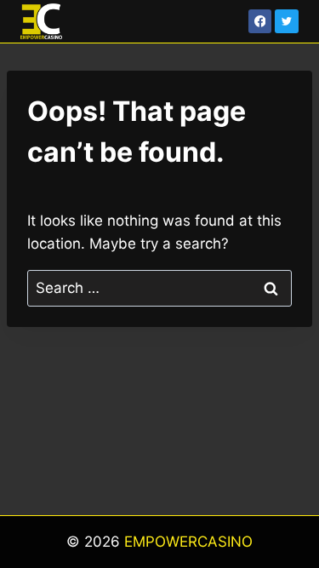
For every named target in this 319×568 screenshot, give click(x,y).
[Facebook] (260, 21)
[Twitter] (287, 21)
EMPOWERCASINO (188, 541)
